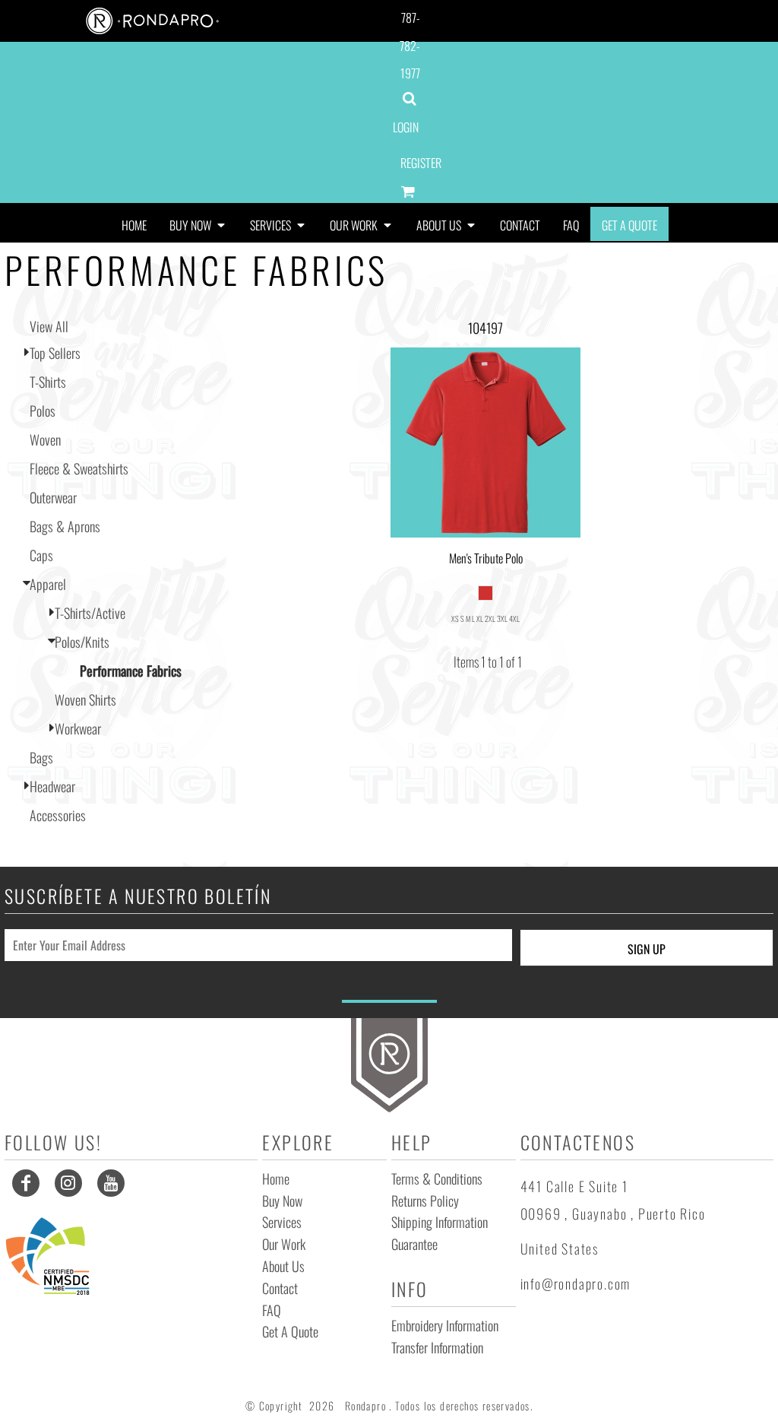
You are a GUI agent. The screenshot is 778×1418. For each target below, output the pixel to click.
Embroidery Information (444, 1325)
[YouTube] (111, 1183)
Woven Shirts (85, 699)
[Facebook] (26, 1183)
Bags (41, 757)
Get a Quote (290, 1331)
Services (282, 1222)
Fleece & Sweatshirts (79, 468)
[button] (198, 224)
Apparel (48, 584)
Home (275, 1178)
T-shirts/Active (90, 613)
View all (49, 326)
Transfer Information (437, 1347)
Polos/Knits (82, 642)
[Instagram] (68, 1183)
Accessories (58, 815)
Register (420, 163)
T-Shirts (48, 382)
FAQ (271, 1310)
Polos (42, 410)
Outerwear (53, 497)
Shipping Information (439, 1222)
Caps (41, 555)
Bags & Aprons (65, 526)
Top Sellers (55, 353)
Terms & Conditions (436, 1178)
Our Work (283, 1244)
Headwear (52, 786)
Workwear (78, 728)
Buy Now (282, 1200)
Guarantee (414, 1244)
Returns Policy (425, 1200)
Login (406, 127)
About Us (283, 1266)
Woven (45, 439)
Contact (280, 1288)
